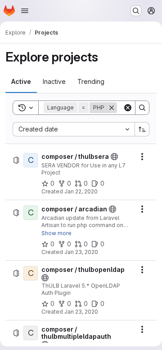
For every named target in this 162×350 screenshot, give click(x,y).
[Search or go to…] (135, 10)
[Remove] (111, 107)
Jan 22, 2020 (81, 191)
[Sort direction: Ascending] (142, 129)
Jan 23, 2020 (81, 252)
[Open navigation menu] (25, 11)
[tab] (21, 81)
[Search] (142, 108)
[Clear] (127, 107)
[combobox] (74, 129)
